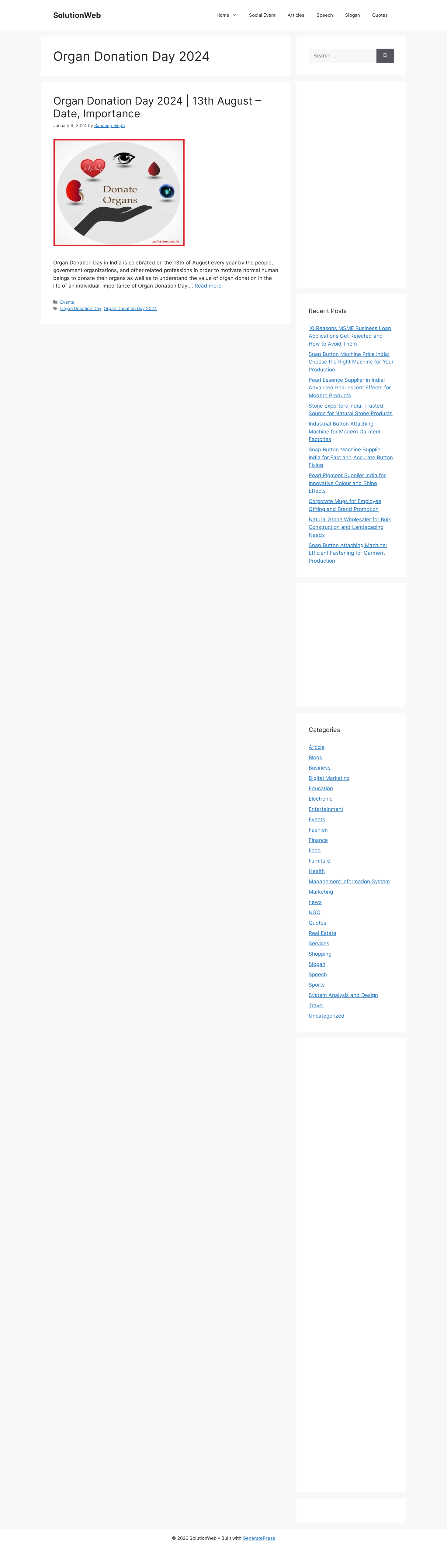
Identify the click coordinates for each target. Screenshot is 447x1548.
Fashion (318, 830)
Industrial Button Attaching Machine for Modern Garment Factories (345, 431)
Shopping (320, 954)
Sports (317, 985)
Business (320, 768)
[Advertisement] (351, 185)
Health (317, 871)
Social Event (262, 15)
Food (315, 850)
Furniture (319, 861)
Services (319, 943)
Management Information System (349, 881)
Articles (296, 15)
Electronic (320, 799)
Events (67, 302)
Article (316, 747)
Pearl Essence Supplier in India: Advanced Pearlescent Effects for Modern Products (350, 387)
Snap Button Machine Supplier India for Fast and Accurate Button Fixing (351, 457)
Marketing (321, 892)
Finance (318, 840)
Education (321, 788)
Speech (325, 15)
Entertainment (326, 809)
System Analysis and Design (343, 995)
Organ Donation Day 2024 (130, 308)
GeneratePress (259, 1538)
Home (223, 15)
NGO (315, 912)
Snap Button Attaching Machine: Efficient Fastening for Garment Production (348, 553)
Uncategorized (327, 1016)
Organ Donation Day (80, 308)
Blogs (315, 757)
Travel (316, 1005)
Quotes (380, 15)
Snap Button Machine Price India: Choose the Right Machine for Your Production (351, 362)
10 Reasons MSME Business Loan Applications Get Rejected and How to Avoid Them (350, 336)
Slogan (352, 15)
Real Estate (322, 933)
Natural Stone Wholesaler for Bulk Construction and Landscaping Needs (350, 527)
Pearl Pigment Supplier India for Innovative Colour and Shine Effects (347, 483)
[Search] (385, 56)
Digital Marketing (329, 778)
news (315, 902)
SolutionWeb (77, 15)
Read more (208, 286)
